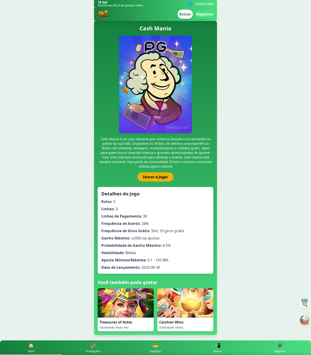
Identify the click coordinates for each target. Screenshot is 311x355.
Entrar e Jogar (155, 176)
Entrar (185, 14)
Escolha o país (204, 3)
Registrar (204, 14)
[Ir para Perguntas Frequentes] (304, 303)
